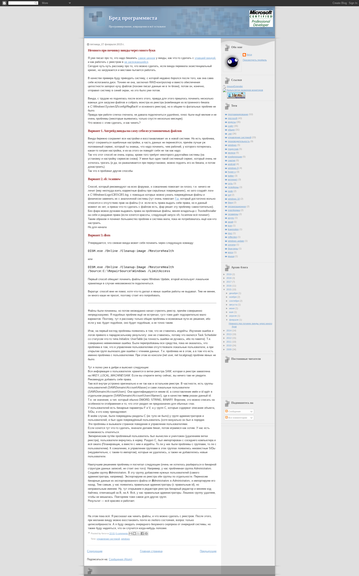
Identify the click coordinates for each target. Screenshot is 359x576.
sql (229, 195)
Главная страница (151, 551)
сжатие (231, 160)
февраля (234, 320)
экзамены (233, 214)
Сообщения (234, 411)
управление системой (108, 539)
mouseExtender (235, 86)
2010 (229, 345)
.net (230, 133)
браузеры (233, 248)
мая (231, 312)
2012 (229, 338)
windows (125, 539)
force (249, 54)
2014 (229, 330)
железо (231, 152)
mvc (230, 233)
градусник (233, 149)
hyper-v (232, 172)
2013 (229, 334)
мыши (231, 256)
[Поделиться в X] (138, 533)
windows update (236, 241)
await (230, 222)
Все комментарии (237, 417)
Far (177, 198)
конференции (235, 156)
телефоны (233, 187)
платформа (234, 210)
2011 (229, 341)
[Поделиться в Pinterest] (146, 533)
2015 (229, 289)
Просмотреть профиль (255, 60)
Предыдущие (208, 551)
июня (232, 308)
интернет (232, 179)
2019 (229, 274)
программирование (238, 114)
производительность (239, 141)
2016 (229, 285)
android (231, 164)
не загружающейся (136, 61)
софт (230, 126)
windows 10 (234, 199)
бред (230, 202)
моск (230, 252)
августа (233, 304)
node (230, 191)
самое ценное (146, 58)
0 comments (122, 533)
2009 (229, 349)
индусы (232, 122)
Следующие (94, 551)
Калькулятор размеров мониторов (245, 90)
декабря (233, 293)
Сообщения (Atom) (120, 559)
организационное (237, 206)
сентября (234, 301)
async (231, 218)
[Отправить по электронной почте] (130, 533)
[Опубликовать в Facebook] (142, 533)
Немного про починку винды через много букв (121, 50)
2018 (229, 278)
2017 (229, 282)
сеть (230, 183)
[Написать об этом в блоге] (134, 533)
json (230, 225)
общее (231, 129)
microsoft (232, 118)
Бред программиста (133, 18)
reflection (232, 237)
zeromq (232, 244)
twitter (231, 176)
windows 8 (233, 168)
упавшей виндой (205, 58)
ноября (233, 297)
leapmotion (233, 229)
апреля (233, 316)
